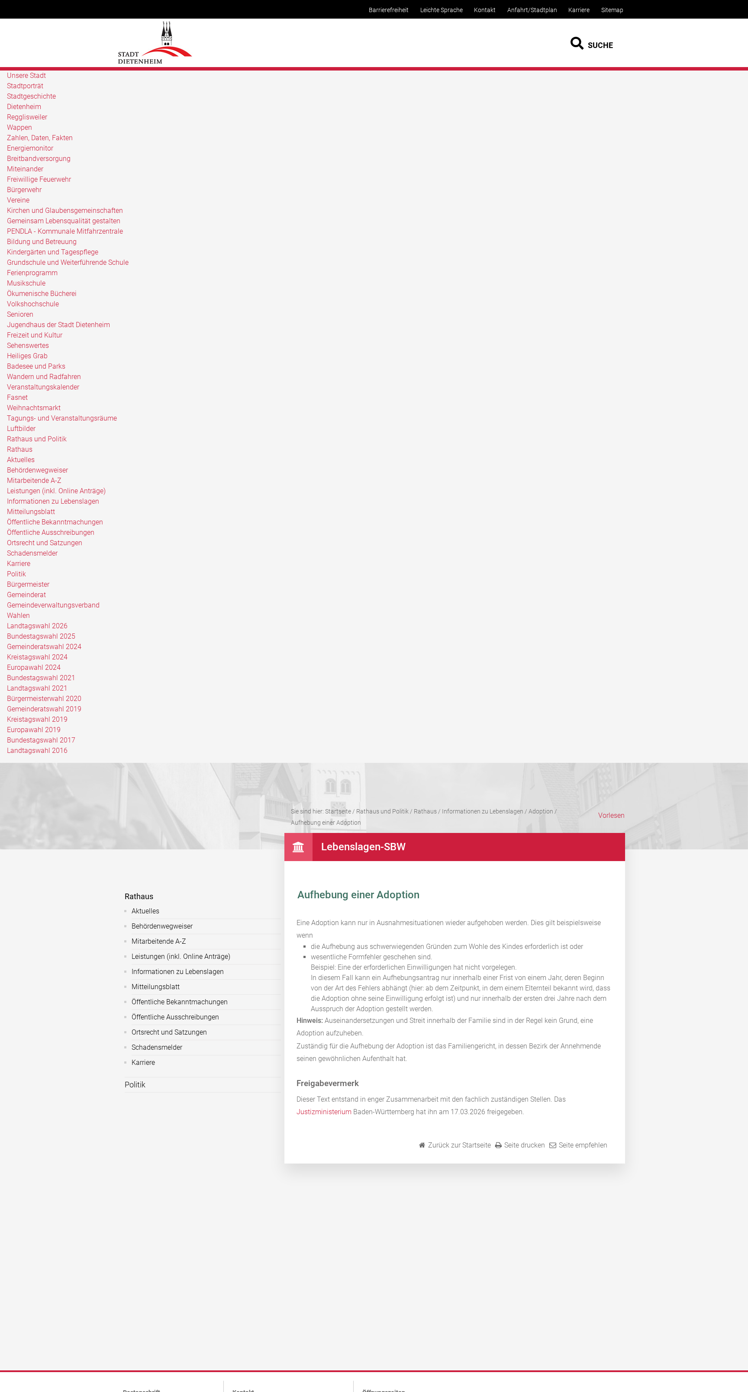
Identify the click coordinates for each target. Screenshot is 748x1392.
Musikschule (26, 283)
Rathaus (19, 449)
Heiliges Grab (27, 356)
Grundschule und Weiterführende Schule (68, 262)
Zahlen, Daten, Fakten (40, 138)
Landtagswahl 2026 (37, 626)
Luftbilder (21, 428)
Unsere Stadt (26, 75)
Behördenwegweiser (37, 470)
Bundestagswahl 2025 (41, 636)
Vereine (18, 200)
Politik (16, 574)
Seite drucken (524, 1145)
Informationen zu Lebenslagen (53, 501)
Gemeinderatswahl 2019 (44, 709)
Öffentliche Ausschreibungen (50, 532)
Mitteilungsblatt (31, 512)
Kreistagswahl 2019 (37, 719)
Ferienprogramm (32, 273)
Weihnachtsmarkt (34, 408)
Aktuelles (21, 460)
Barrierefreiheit (389, 10)
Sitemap (612, 10)
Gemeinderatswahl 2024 (44, 647)
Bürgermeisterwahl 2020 (44, 698)
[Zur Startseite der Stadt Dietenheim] (154, 62)
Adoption (541, 811)
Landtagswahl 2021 (37, 688)
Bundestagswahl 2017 (41, 740)
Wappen (19, 127)
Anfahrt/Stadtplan (532, 10)
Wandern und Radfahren (44, 377)
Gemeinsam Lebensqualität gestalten (63, 221)
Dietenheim (24, 107)
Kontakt (485, 10)
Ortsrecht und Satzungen (44, 543)
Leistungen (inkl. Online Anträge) (56, 491)
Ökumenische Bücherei (42, 293)
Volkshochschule (33, 304)
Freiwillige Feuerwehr (39, 179)
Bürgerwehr (24, 190)
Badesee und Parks (36, 366)
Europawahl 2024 (34, 667)
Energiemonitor (30, 148)
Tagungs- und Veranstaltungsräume (62, 418)
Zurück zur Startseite (459, 1145)
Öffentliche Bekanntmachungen (55, 522)
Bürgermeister (28, 584)
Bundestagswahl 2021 (41, 678)
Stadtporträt (25, 86)
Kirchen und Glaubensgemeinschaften (65, 210)
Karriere (579, 10)
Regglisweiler (27, 117)
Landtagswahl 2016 (37, 750)
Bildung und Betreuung (42, 242)
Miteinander (25, 169)
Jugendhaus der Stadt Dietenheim (58, 325)
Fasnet (17, 397)
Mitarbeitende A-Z (34, 480)
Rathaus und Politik (37, 439)
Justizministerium (324, 1112)
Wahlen (18, 615)
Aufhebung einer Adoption (326, 822)
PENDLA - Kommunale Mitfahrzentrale (65, 231)
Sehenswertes (28, 345)
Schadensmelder (32, 553)
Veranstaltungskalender (43, 387)
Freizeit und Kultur (34, 335)
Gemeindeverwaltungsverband (53, 605)
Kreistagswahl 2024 (37, 657)
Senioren (20, 314)
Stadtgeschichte (31, 96)
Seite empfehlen (583, 1145)
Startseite (338, 811)
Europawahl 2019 (34, 730)
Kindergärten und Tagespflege (52, 252)
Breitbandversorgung (39, 158)
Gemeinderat (26, 595)
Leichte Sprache (441, 10)
